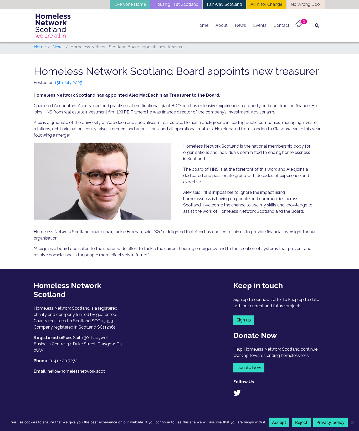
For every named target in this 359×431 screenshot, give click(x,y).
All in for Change (266, 4)
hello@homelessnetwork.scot (76, 371)
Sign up (244, 320)
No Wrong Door (306, 4)
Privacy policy (330, 422)
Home (202, 25)
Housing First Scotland (176, 4)
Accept (279, 422)
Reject (301, 422)
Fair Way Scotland (224, 4)
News (240, 25)
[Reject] (352, 422)
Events (259, 25)
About (222, 25)
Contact (281, 25)
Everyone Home (130, 4)
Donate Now (249, 367)
